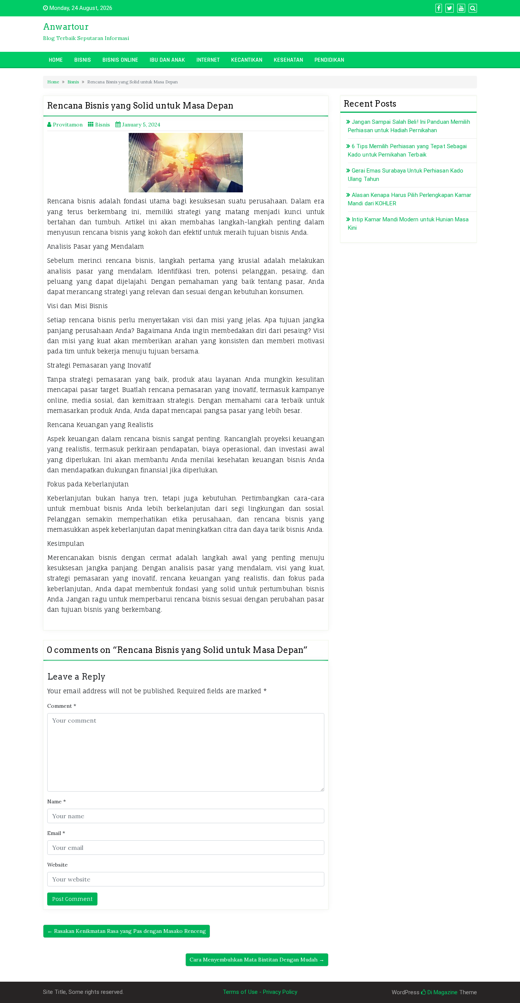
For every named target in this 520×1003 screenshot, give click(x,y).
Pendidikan (329, 60)
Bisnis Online (120, 60)
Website (57, 864)
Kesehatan (288, 60)
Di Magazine (442, 992)
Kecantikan (246, 60)
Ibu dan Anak (167, 60)
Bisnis (82, 60)
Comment (61, 705)
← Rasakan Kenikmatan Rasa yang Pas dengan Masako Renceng (126, 931)
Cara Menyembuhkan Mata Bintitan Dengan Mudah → (257, 959)
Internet (208, 60)
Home (56, 60)
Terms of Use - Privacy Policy (260, 992)
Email (56, 833)
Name (56, 801)
